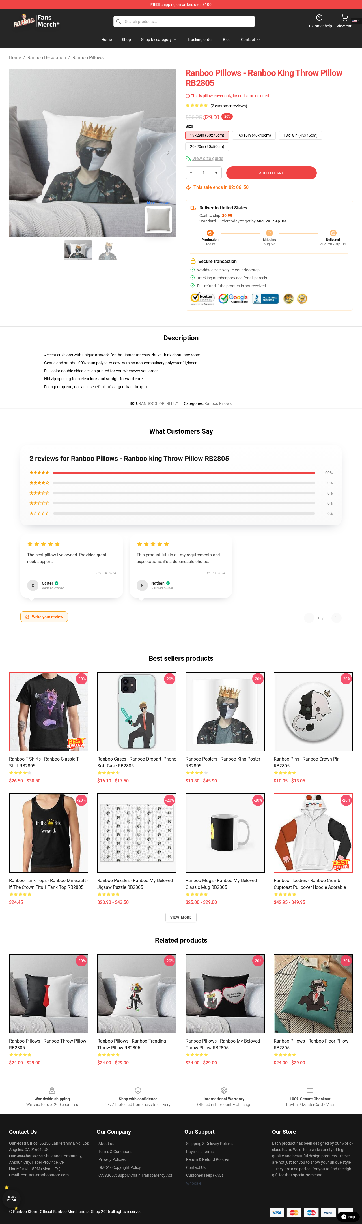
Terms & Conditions (115, 1151)
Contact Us (196, 1167)
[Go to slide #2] (107, 250)
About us (106, 1143)
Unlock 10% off (11, 1199)
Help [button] (351, 1217)
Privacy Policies (112, 1159)
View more (181, 917)
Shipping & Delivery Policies (209, 1143)
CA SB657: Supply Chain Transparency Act (135, 1175)
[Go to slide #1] (78, 250)
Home (15, 57)
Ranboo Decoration (46, 57)
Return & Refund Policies (207, 1159)
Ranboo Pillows (88, 57)
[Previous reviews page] (309, 618)
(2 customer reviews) (228, 106)
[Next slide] (168, 153)
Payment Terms (200, 1151)
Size (189, 126)
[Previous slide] (18, 153)
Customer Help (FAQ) (204, 1175)
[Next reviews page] (336, 618)
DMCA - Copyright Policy (119, 1167)
